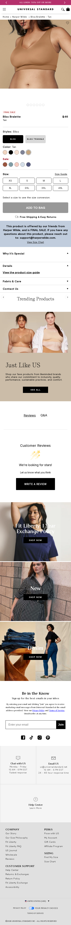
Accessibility (12, 887)
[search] (63, 10)
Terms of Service (57, 710)
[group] (35, 2)
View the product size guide (21, 272)
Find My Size (51, 857)
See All (35, 390)
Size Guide (61, 174)
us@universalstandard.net (53, 766)
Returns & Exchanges (17, 874)
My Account (50, 837)
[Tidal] (22, 164)
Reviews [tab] (30, 415)
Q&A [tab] (43, 415)
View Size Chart (23, 242)
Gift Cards (50, 841)
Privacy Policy (38, 710)
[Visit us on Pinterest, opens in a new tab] (48, 737)
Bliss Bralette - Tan (41, 16)
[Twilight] (28, 164)
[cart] (68, 9)
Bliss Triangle (35, 139)
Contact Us (10, 288)
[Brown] (5, 164)
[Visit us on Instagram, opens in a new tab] (40, 737)
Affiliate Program (53, 846)
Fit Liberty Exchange (17, 882)
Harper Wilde (20, 16)
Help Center (12, 869)
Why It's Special (13, 253)
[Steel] (22, 152)
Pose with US (51, 833)
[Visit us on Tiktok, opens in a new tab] (31, 737)
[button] (6, 2)
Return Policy (13, 878)
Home (6, 16)
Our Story (11, 833)
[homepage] (35, 9)
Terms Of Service (35, 913)
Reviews (10, 858)
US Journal (11, 850)
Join (61, 724)
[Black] (11, 152)
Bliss (13, 139)
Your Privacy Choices (46, 908)
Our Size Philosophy (17, 837)
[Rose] (16, 152)
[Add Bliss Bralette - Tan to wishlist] (67, 23)
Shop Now (35, 540)
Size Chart (50, 861)
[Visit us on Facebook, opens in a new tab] (23, 737)
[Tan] (28, 152)
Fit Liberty (11, 841)
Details (7, 265)
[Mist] (11, 164)
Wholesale (11, 854)
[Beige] (5, 152)
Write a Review (35, 484)
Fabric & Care (12, 281)
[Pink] (16, 164)
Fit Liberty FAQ (14, 846)
